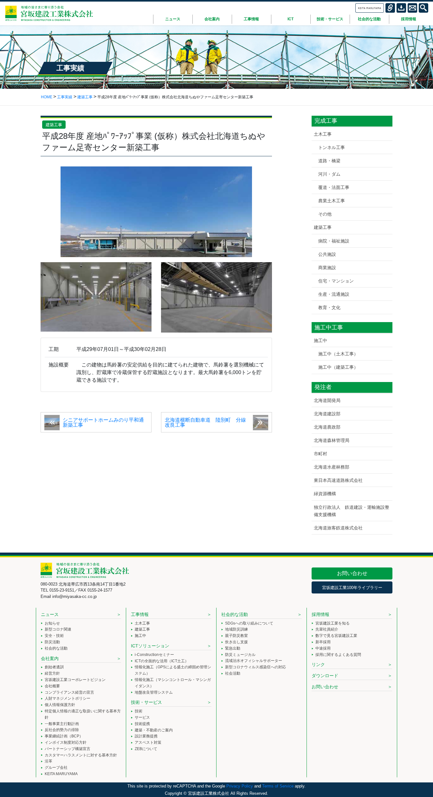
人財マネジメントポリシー (67, 698)
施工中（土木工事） (338, 353)
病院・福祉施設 (333, 240)
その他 (325, 214)
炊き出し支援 (236, 642)
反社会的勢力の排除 (62, 730)
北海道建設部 (327, 413)
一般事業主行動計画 (62, 724)
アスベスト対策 (148, 742)
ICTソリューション (150, 645)
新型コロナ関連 (58, 629)
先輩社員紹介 (326, 629)
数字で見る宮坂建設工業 (336, 635)
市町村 (320, 453)
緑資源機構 (325, 493)
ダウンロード (325, 675)
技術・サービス (146, 702)
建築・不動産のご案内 (154, 730)
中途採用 (323, 648)
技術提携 (142, 724)
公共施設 (327, 254)
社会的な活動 (56, 648)
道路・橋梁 (329, 160)
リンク (318, 664)
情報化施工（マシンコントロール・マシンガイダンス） (173, 682)
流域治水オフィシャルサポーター (253, 660)
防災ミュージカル (240, 654)
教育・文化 (329, 307)
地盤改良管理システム (154, 692)
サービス (142, 717)
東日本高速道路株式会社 (338, 480)
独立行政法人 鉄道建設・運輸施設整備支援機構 (351, 511)
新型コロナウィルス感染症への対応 (255, 667)
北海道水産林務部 (331, 467)
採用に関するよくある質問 (338, 654)
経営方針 (52, 673)
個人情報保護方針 (60, 705)
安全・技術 (54, 635)
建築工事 (54, 124)
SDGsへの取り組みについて (249, 623)
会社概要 (52, 686)
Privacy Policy (239, 786)
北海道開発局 (327, 400)
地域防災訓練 (236, 629)
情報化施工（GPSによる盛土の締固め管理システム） (173, 670)
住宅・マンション (336, 280)
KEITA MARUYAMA (61, 774)
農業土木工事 (331, 200)
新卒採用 (323, 642)
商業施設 (327, 267)
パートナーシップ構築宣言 (67, 749)
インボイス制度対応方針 (66, 742)
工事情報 (140, 614)
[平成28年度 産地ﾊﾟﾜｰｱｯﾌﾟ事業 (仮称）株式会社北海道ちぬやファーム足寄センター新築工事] (156, 211)
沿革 (48, 761)
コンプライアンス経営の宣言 (69, 692)
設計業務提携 (146, 736)
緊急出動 (232, 648)
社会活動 (232, 673)
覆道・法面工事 (333, 187)
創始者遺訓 (54, 667)
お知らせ (52, 623)
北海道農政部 (327, 427)
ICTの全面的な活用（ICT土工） (162, 661)
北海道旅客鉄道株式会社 (338, 527)
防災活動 (52, 642)
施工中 (320, 340)
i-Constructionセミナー (154, 654)
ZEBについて (146, 749)
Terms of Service (278, 786)
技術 (138, 711)
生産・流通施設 (333, 294)
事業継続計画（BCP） (64, 736)
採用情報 (320, 614)
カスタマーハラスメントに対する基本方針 (81, 755)
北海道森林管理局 (331, 440)
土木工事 (323, 134)
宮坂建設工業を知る (332, 623)
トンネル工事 (331, 147)
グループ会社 (56, 767)
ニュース (50, 614)
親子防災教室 (236, 635)
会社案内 (50, 658)
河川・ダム (329, 174)
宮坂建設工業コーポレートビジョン (75, 679)
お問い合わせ (352, 573)
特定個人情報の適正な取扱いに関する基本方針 (83, 714)
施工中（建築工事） (338, 367)
